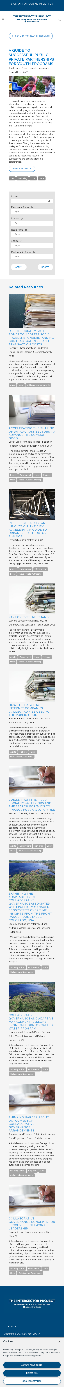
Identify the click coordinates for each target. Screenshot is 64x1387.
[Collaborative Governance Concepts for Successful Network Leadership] (32, 1215)
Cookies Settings (31, 1381)
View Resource (22, 169)
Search (15, 196)
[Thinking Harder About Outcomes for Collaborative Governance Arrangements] (32, 1113)
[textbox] (33, 211)
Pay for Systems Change (30, 617)
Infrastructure (40, 569)
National (46, 475)
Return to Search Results (32, 36)
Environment (33, 967)
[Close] (59, 1341)
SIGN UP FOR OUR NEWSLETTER (32, 3)
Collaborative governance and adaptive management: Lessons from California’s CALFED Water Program (31, 1021)
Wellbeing (22, 178)
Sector (15, 218)
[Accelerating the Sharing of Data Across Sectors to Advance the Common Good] (32, 424)
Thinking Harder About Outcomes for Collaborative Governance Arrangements (29, 1124)
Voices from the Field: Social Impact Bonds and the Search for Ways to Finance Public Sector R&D (32, 804)
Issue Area (17, 229)
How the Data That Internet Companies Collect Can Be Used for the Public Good (30, 710)
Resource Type (20, 207)
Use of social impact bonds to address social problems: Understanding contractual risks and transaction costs (31, 337)
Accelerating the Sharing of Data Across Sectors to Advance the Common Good (32, 433)
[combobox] (32, 211)
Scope (15, 241)
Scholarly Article (17, 967)
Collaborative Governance (21, 972)
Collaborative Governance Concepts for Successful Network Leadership (32, 1223)
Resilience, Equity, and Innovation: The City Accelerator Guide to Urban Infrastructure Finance (28, 529)
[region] (32, 1362)
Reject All (32, 1373)
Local (33, 178)
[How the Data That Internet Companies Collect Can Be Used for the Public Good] (32, 701)
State (41, 178)
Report (13, 475)
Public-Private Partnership (38, 385)
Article (13, 657)
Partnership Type (21, 252)
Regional (32, 1171)
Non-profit (38, 846)
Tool (12, 178)
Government (25, 475)
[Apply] (49, 201)
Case (12, 385)
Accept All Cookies (32, 1365)
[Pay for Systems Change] (32, 613)
